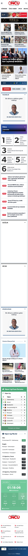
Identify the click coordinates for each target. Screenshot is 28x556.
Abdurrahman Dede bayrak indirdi (15, 151)
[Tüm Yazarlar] (25, 94)
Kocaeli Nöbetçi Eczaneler (6, 526)
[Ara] (26, 3)
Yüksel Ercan (10, 167)
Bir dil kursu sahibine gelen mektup (14, 99)
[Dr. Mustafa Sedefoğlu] (14, 109)
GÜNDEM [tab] (6, 89)
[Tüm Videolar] (25, 127)
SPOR (20, 8)
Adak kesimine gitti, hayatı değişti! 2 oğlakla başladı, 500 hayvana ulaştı (23, 160)
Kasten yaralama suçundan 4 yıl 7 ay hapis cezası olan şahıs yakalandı (16, 215)
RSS (5, 548)
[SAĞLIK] (25, 222)
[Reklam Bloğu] (14, 14)
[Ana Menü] (1, 3)
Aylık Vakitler (6, 508)
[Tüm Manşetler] (25, 341)
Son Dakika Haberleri (8, 542)
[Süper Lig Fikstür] (25, 434)
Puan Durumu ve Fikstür (6, 537)
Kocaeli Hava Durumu (19, 526)
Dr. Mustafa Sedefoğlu (14, 117)
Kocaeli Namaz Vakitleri (6, 531)
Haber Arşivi (20, 542)
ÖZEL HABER (13, 8)
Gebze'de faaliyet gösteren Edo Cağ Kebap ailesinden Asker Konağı (10, 160)
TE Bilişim (18, 553)
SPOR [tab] (24, 89)
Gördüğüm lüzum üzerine (23, 142)
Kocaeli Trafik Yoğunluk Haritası (19, 531)
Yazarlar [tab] (5, 94)
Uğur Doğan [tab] (6, 309)
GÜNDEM (4, 8)
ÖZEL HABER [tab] (16, 89)
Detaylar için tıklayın (14, 428)
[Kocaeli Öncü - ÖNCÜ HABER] (14, 2)
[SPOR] (25, 266)
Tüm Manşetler (20, 536)
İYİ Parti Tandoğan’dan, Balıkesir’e (14, 170)
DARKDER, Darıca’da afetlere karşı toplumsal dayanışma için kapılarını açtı (9, 141)
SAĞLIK (5, 223)
